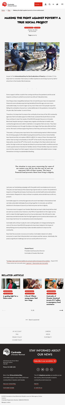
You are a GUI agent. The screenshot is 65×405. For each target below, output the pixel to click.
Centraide (37, 27)
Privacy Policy (17, 337)
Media (48, 334)
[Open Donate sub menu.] (40, 4)
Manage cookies (6, 402)
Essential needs (29, 27)
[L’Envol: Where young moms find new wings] (32, 283)
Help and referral (8, 293)
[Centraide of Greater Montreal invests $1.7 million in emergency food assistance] (54, 283)
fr (53, 4)
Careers (48, 331)
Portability (48, 337)
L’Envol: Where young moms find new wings (31, 298)
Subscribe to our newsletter (43, 361)
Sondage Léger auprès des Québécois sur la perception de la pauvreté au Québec (28, 261)
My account (17, 331)
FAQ (17, 334)
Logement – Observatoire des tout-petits (37, 263)
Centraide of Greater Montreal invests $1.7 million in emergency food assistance (54, 300)
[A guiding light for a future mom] (11, 283)
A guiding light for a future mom (10, 297)
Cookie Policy (17, 340)
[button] (62, 4)
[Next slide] (61, 310)
